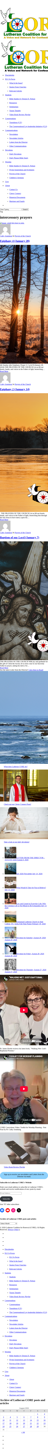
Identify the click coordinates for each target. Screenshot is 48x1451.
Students (8, 1273)
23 (44, 1423)
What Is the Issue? (16, 1261)
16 (44, 1420)
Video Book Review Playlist (14, 1167)
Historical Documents (17, 1391)
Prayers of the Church (23, 236)
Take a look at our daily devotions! (16, 842)
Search (25, 209)
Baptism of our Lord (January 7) (19, 537)
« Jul (23, 1432)
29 (38, 1426)
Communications (11, 1316)
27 (24, 1426)
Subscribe (6, 1199)
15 (38, 1420)
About (7, 1375)
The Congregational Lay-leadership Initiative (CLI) (28, 1312)
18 (10, 1423)
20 (24, 1423)
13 (24, 1420)
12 (17, 1420)
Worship (8, 1352)
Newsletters (13, 1320)
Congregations (10, 1301)
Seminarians (13, 1289)
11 (10, 1420)
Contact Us (13, 1383)
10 (3, 1420)
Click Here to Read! (36, 670)
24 (3, 1426)
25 (10, 1426)
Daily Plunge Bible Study (18, 1348)
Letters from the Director (18, 1328)
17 (3, 1423)
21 (31, 1423)
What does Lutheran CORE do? (15, 767)
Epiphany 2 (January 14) (15, 389)
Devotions (8, 1336)
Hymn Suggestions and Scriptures (21, 1360)
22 (38, 1423)
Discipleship (9, 1249)
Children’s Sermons (16, 1368)
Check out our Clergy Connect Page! (17, 804)
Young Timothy (15, 1293)
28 (31, 1426)
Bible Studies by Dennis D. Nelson (22, 1281)
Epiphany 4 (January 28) (15, 240)
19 (17, 1423)
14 (31, 1420)
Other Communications (17, 1332)
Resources (13, 1285)
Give (6, 1372)
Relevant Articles (15, 1269)
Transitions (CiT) (15, 1308)
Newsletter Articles (16, 1324)
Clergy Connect (15, 1387)
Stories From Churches (17, 1265)
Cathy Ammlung (6, 236)
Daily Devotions (15, 1344)
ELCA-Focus (10, 1253)
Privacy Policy (13, 1230)
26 (17, 1426)
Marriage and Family (17, 1395)
